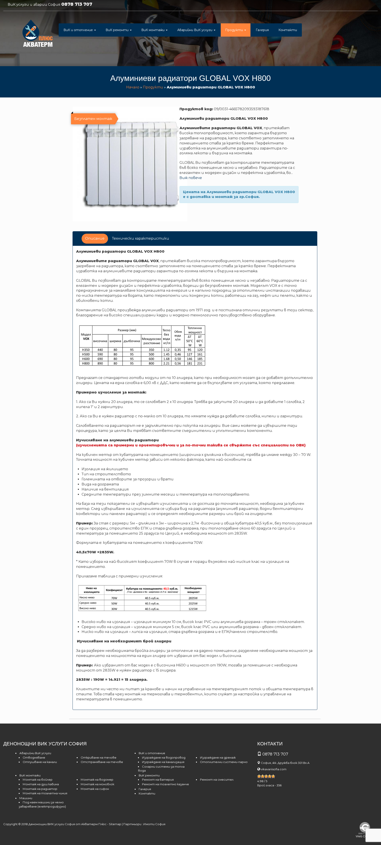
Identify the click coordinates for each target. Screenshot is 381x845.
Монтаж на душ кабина (41, 784)
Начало (132, 87)
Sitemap (115, 824)
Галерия (262, 30)
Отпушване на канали (40, 762)
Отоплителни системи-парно (224, 762)
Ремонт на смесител (216, 779)
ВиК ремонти (117, 30)
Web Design (364, 836)
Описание (95, 238)
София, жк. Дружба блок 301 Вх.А (285, 763)
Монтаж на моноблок (97, 784)
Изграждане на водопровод (163, 757)
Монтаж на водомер (97, 779)
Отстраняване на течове (102, 762)
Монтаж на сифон (95, 789)
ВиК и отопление (79, 30)
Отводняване (34, 757)
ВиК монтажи (153, 30)
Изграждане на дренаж (218, 757)
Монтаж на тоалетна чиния (45, 793)
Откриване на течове (98, 757)
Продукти (234, 30)
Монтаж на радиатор (40, 789)
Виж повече (190, 178)
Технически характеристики (140, 238)
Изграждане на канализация (163, 762)
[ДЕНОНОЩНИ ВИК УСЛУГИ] (38, 34)
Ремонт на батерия (158, 779)
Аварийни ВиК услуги (195, 30)
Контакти (287, 30)
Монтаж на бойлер (37, 779)
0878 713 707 (76, 4)
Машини (25, 798)
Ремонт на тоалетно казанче (165, 784)
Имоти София (154, 824)
